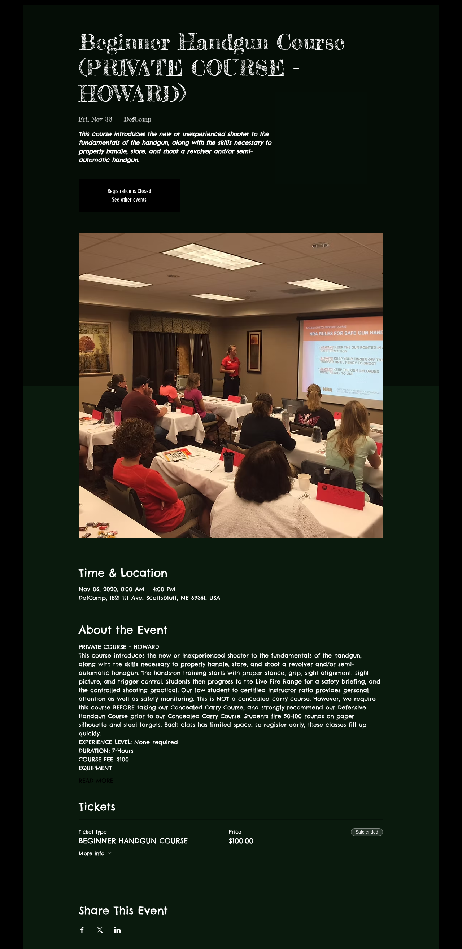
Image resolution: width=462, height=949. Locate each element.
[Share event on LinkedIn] (117, 930)
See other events (129, 199)
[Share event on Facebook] (82, 930)
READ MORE (96, 780)
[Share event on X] (99, 930)
